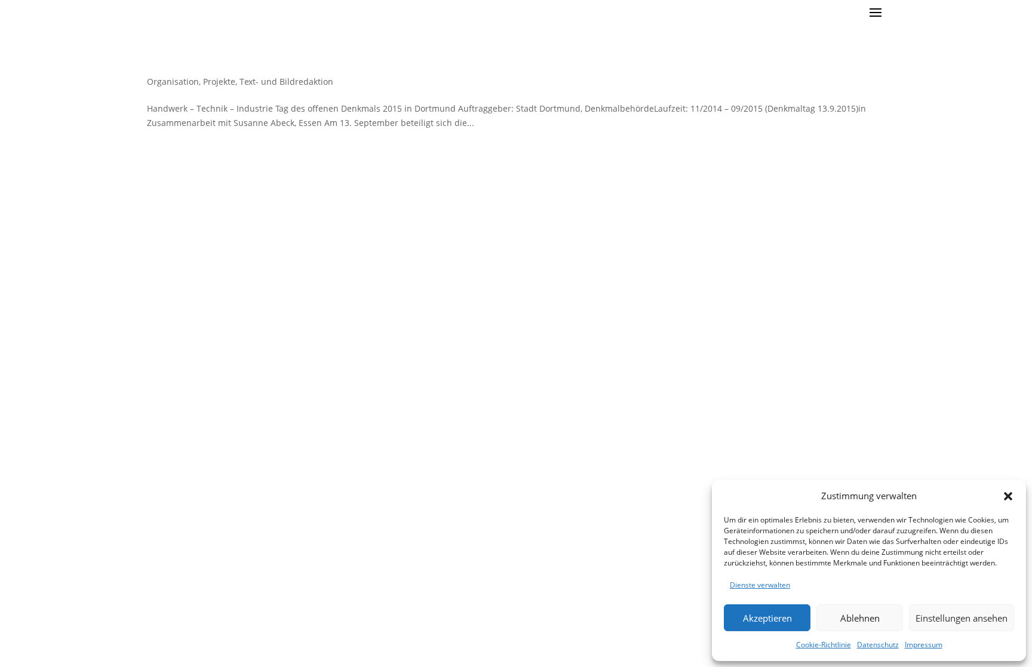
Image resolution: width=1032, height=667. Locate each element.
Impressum (923, 645)
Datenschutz (878, 645)
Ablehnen (860, 618)
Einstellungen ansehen (962, 618)
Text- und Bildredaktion (286, 81)
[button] (1008, 496)
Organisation (173, 81)
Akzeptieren (767, 618)
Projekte (219, 81)
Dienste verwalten (760, 585)
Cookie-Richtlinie (823, 645)
